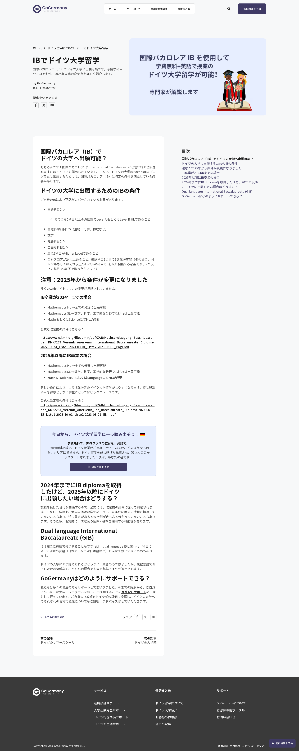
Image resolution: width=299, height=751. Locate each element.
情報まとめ (184, 9)
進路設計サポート (133, 592)
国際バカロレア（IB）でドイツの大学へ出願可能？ (217, 158)
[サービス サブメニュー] (140, 8)
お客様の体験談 (159, 9)
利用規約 (235, 745)
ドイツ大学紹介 (166, 710)
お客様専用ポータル (231, 710)
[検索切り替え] (229, 8)
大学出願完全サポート (109, 710)
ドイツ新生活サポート (109, 724)
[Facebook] (36, 105)
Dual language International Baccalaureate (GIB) (217, 191)
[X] (44, 105)
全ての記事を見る (54, 617)
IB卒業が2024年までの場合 (201, 172)
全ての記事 (163, 724)
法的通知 (223, 745)
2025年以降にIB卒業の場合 (201, 177)
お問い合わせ (226, 717)
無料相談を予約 (252, 9)
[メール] (52, 105)
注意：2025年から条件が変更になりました (212, 168)
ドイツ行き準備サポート (111, 717)
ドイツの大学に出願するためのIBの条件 (210, 163)
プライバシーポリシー (254, 745)
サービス (131, 9)
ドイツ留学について (61, 48)
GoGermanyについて (231, 703)
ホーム (112, 9)
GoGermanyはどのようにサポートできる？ (212, 196)
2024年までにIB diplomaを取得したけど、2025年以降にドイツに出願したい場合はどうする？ (220, 184)
